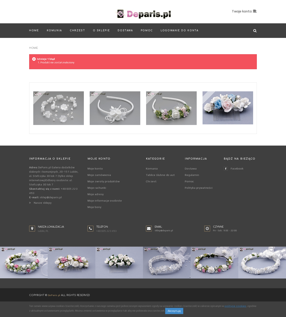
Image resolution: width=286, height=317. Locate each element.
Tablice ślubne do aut (160, 174)
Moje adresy (96, 194)
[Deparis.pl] (143, 14)
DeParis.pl (54, 295)
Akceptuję (174, 311)
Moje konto (95, 168)
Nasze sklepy (43, 202)
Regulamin (192, 174)
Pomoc (189, 181)
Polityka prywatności (199, 187)
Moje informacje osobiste (105, 200)
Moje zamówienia (99, 174)
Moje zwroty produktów (104, 181)
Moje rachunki (97, 187)
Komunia (152, 168)
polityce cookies (235, 306)
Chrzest (151, 181)
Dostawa (191, 168)
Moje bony (94, 207)
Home (33, 48)
